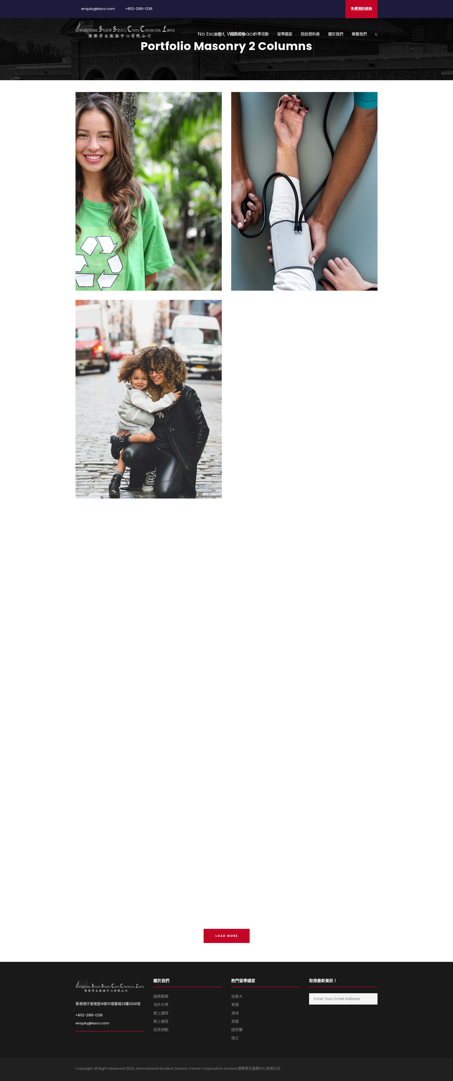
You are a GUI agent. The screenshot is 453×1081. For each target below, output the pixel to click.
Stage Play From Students (149, 601)
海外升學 (160, 1004)
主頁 (218, 34)
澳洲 (235, 1013)
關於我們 (335, 34)
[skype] (359, 1069)
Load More (226, 936)
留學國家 (284, 34)
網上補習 (160, 1021)
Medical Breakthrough (304, 185)
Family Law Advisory (148, 393)
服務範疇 (237, 34)
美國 (235, 1004)
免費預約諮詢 (361, 8)
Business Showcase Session (304, 809)
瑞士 (235, 1038)
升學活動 (261, 34)
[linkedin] (351, 1069)
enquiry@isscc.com (92, 1023)
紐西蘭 (237, 1029)
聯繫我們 (359, 34)
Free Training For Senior (304, 393)
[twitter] (367, 1069)
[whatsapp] (376, 1069)
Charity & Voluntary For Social (148, 185)
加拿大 (237, 996)
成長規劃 (160, 1029)
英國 (235, 1021)
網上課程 (160, 1013)
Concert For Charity (304, 601)
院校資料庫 (310, 34)
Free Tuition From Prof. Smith (148, 809)
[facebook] (342, 1069)
